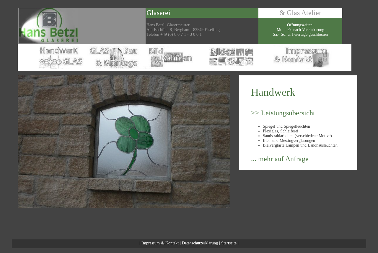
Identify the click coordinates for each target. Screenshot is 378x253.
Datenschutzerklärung (200, 243)
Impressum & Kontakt (160, 243)
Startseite (229, 243)
